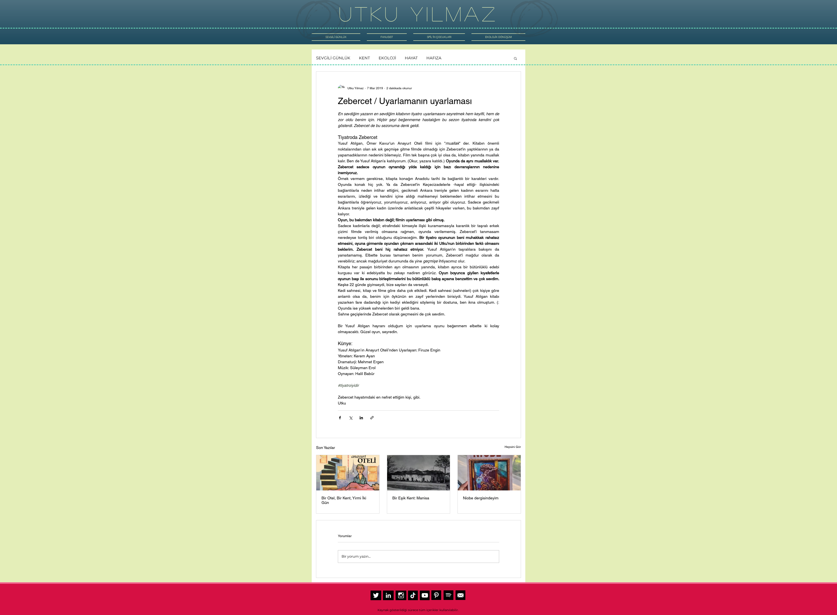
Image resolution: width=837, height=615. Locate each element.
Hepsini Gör (513, 447)
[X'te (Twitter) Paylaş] (351, 418)
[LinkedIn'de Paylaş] (361, 418)
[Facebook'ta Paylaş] (340, 418)
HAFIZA (433, 58)
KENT (364, 58)
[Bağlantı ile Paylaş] (372, 418)
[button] (515, 58)
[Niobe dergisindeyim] (489, 472)
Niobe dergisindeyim (480, 498)
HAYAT (411, 58)
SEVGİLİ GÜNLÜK (333, 58)
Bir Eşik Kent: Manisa (411, 498)
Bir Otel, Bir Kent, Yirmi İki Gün (344, 500)
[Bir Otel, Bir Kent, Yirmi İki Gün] (347, 472)
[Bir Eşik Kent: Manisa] (418, 472)
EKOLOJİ (387, 58)
